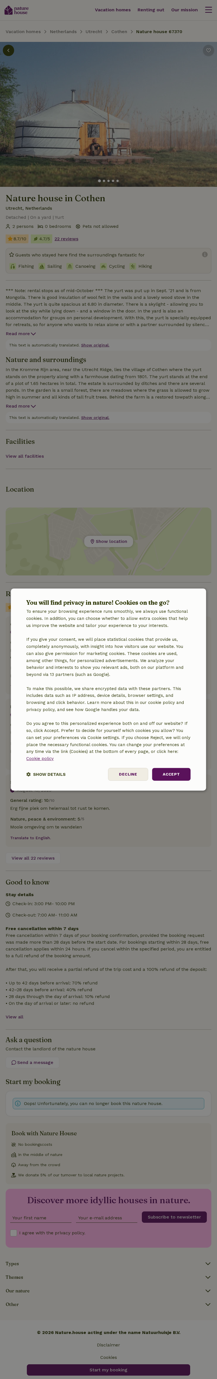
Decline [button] (128, 774)
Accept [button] (171, 774)
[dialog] (108, 689)
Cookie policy (40, 758)
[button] (46, 774)
